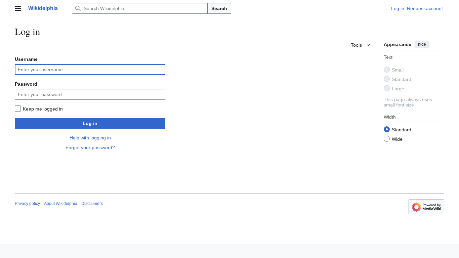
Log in (90, 123)
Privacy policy (27, 203)
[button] (18, 8)
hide (422, 44)
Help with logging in (90, 137)
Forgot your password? (90, 147)
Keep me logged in (43, 109)
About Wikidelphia (60, 203)
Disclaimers (92, 203)
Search (219, 8)
